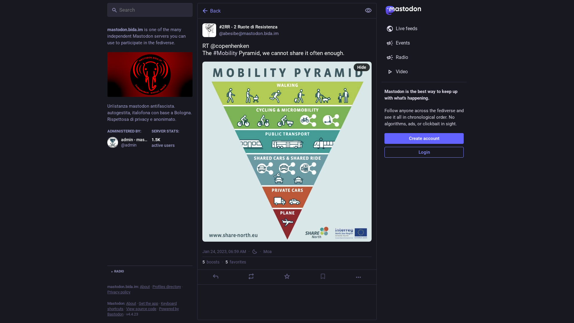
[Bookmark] (322, 276)
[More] (358, 277)
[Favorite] (287, 276)
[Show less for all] (368, 10)
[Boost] (251, 276)
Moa (267, 251)
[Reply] (215, 276)
